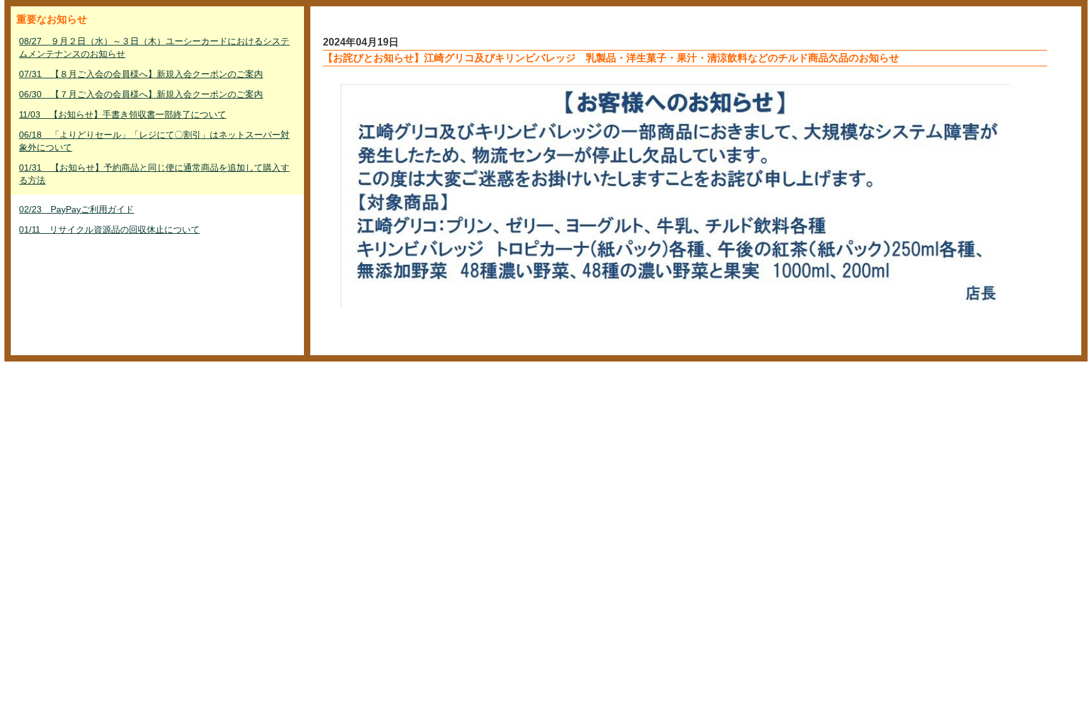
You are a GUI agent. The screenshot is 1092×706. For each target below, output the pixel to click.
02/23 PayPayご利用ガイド (76, 209)
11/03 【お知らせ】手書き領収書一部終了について (122, 114)
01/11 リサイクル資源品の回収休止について (109, 229)
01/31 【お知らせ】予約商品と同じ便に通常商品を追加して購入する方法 (154, 173)
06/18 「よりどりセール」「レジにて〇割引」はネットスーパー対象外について (154, 141)
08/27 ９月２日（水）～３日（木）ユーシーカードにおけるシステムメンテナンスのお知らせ (154, 47)
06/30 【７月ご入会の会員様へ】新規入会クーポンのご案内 (141, 94)
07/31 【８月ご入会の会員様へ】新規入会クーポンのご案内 (141, 74)
